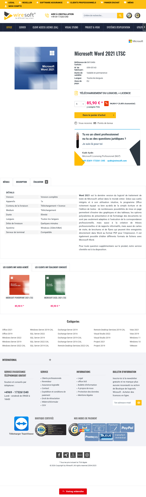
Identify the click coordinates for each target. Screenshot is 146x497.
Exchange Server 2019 (68, 330)
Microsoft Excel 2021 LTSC (55, 297)
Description (21, 181)
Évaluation (40, 181)
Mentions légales (85, 395)
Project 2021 (99, 342)
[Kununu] (80, 455)
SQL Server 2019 (37, 338)
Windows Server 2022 (11, 338)
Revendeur (46, 381)
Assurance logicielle (50, 385)
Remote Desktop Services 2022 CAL (73, 346)
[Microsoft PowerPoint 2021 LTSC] (19, 285)
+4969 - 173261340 (16, 392)
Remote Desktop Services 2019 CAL (109, 330)
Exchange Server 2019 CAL (70, 338)
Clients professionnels (51, 378)
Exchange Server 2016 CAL (70, 342)
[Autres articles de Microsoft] (136, 41)
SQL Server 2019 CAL (39, 346)
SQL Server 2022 (37, 334)
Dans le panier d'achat (94, 115)
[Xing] (66, 455)
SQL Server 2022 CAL (39, 342)
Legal (80, 378)
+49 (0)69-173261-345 (93, 160)
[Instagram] (87, 455)
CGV (44, 405)
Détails (6, 181)
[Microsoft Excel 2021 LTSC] (55, 285)
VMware (133, 346)
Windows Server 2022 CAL (14, 346)
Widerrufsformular (50, 402)
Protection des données (88, 392)
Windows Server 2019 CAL (41, 330)
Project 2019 (99, 346)
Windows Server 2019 (11, 342)
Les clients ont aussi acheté (15, 267)
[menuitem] (110, 2)
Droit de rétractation (51, 398)
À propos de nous (85, 388)
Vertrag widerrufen (75, 491)
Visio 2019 (134, 334)
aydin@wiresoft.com (117, 160)
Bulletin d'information (87, 385)
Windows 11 (135, 338)
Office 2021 (7, 330)
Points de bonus (105, 123)
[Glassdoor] (73, 455)
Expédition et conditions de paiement (54, 393)
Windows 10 (135, 342)
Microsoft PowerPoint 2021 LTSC (19, 297)
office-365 (82, 381)
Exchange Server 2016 (68, 334)
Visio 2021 (134, 330)
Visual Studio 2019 (102, 338)
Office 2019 (7, 334)
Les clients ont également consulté (51, 267)
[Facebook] (59, 455)
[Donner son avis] (107, 58)
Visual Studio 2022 (102, 334)
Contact (45, 388)
